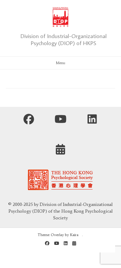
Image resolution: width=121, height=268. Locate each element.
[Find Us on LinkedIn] (92, 121)
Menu (60, 63)
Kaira (74, 235)
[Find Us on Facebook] (29, 121)
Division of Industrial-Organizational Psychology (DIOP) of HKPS (64, 39)
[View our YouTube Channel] (60, 121)
